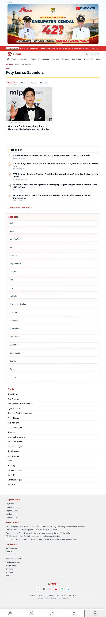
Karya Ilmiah (15, 337)
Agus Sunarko (14, 408)
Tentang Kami (11, 548)
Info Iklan (9, 572)
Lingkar (53, 583)
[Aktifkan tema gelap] (92, 54)
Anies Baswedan (15, 442)
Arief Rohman (13, 451)
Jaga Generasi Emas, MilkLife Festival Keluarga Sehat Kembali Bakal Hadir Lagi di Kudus (41, 539)
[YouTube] (56, 589)
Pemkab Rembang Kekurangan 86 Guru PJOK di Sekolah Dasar (55, 48)
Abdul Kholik (13, 394)
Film (11, 280)
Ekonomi (55, 59)
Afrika (12, 223)
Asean (12, 231)
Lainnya (13, 377)
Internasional (43, 59)
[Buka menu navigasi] (97, 54)
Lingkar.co (10, 504)
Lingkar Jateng (12, 507)
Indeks (33, 596)
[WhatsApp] (61, 589)
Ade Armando (14, 399)
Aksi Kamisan (13, 423)
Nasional (24, 59)
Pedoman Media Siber (15, 555)
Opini (98, 59)
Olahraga (65, 59)
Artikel (22, 83)
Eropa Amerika (16, 263)
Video (43, 83)
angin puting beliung (16, 437)
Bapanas (11, 484)
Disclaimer (10, 569)
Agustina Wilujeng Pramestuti (20, 413)
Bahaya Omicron (15, 470)
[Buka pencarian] (87, 54)
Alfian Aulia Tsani (15, 427)
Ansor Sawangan (15, 446)
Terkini (15, 59)
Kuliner (12, 369)
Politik (33, 59)
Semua (11, 83)
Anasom (11, 432)
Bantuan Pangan (15, 480)
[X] (44, 589)
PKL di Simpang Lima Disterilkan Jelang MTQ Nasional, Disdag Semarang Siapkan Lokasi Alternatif (45, 527)
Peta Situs (72, 596)
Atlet (10, 461)
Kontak (8, 576)
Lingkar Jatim (11, 511)
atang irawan (13, 456)
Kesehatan (88, 59)
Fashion (13, 272)
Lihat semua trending (19, 207)
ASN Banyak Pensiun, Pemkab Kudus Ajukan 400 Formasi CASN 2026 (34, 536)
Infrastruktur (15, 320)
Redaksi (9, 552)
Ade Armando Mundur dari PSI (20, 404)
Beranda (9, 64)
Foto (33, 83)
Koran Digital (15, 353)
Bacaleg (11, 465)
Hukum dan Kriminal (18, 304)
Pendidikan (76, 59)
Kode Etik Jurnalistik (14, 559)
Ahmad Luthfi (13, 418)
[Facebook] (38, 589)
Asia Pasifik (14, 239)
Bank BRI (11, 475)
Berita (12, 247)
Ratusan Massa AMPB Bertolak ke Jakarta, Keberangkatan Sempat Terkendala (38, 533)
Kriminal (13, 361)
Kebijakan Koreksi (13, 562)
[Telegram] (67, 589)
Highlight (13, 296)
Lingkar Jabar (11, 514)
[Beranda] (45, 54)
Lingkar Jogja (11, 517)
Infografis (14, 312)
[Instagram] (50, 589)
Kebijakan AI (11, 565)
